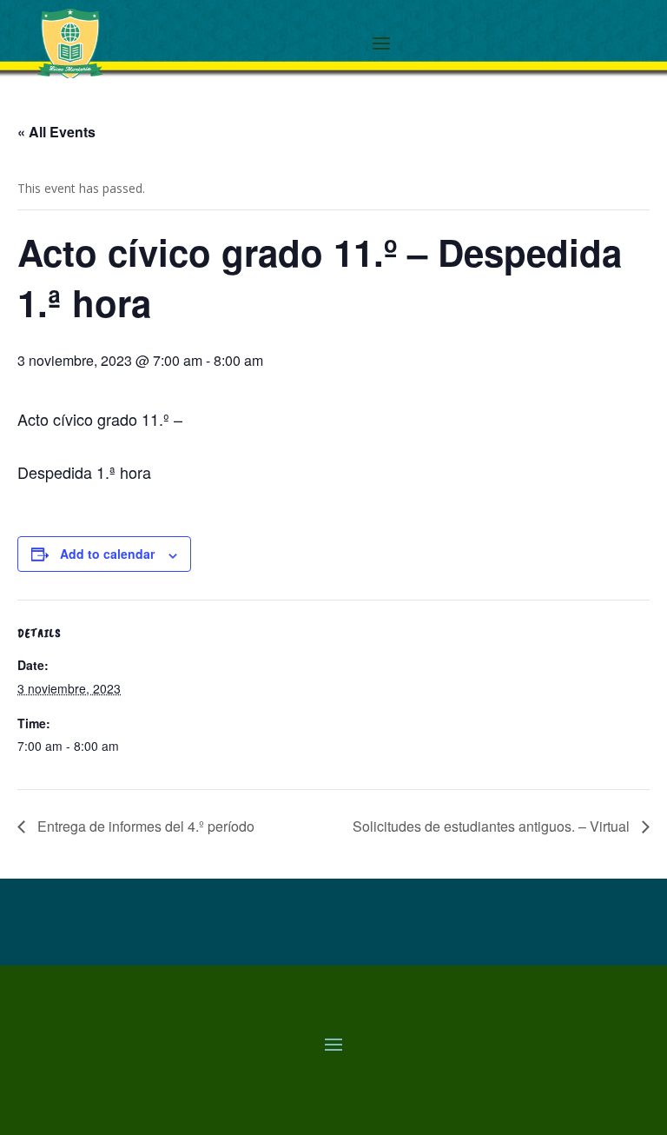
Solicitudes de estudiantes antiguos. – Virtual (493, 826)
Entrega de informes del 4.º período (144, 826)
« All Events (56, 132)
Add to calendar (107, 553)
